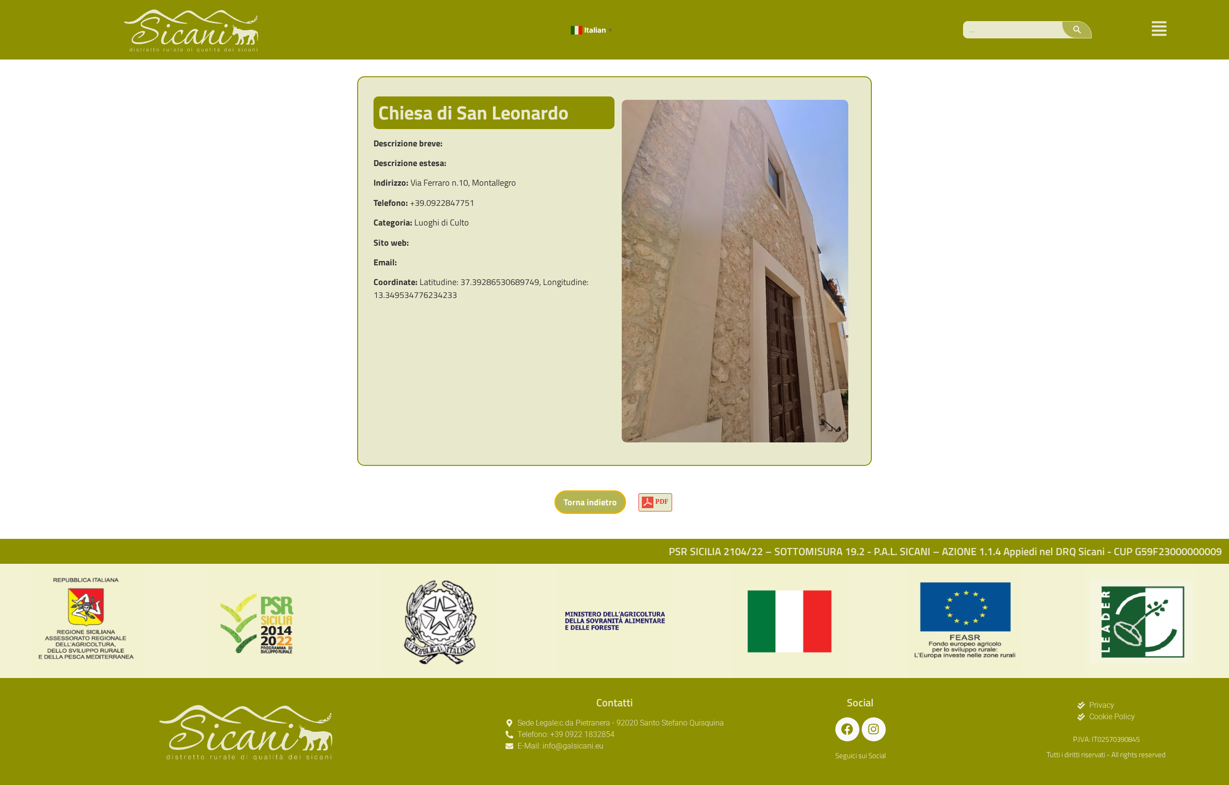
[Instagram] (874, 729)
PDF (661, 501)
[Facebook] (847, 729)
